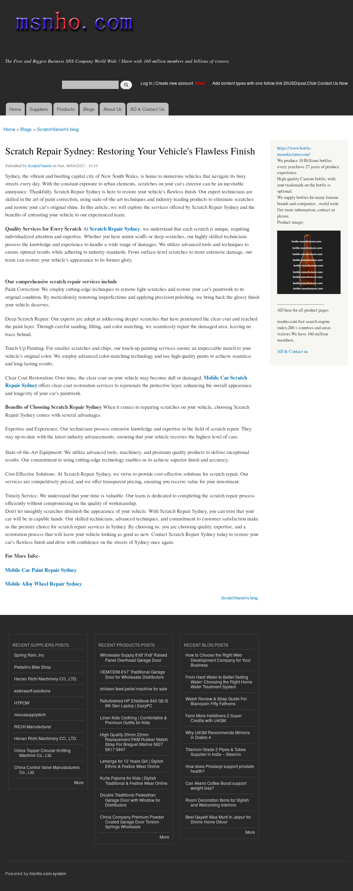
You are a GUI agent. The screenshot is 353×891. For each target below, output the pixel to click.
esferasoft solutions (32, 690)
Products (66, 109)
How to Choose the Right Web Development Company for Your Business (218, 660)
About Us (112, 109)
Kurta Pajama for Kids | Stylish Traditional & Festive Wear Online (134, 780)
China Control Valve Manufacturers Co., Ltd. (47, 769)
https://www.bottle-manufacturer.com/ (294, 151)
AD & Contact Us (147, 109)
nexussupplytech (30, 714)
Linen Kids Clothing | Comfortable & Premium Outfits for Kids (133, 720)
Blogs (89, 109)
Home (15, 109)
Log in (146, 83)
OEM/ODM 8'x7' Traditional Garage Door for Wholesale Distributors (132, 674)
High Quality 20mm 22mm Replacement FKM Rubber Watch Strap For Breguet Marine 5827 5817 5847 (134, 741)
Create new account (174, 83)
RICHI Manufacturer (32, 726)
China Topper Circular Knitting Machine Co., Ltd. (42, 752)
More (79, 782)
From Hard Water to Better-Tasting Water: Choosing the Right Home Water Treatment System (218, 682)
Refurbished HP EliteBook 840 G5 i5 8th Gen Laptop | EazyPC (134, 703)
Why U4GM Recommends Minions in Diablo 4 (217, 734)
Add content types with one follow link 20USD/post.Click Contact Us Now (280, 83)
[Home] (73, 23)
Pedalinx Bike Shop (32, 667)
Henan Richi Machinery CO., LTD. (45, 678)
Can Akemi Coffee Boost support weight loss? (215, 785)
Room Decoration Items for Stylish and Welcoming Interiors (217, 802)
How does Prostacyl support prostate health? (219, 768)
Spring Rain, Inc (29, 655)
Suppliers (39, 109)
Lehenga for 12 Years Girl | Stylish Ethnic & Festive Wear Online (131, 763)
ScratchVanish (39, 165)
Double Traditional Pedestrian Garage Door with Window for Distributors (130, 800)
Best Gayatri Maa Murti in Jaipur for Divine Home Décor (218, 819)
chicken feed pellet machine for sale (133, 688)
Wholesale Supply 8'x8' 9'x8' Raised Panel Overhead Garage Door (133, 657)
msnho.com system (47, 873)
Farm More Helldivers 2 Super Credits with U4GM (213, 717)
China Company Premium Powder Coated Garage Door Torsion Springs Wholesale (132, 822)
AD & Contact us (292, 351)
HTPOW (21, 703)
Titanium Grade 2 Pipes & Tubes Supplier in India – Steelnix (215, 751)
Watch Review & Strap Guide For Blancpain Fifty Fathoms (216, 701)
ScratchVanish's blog (58, 129)
